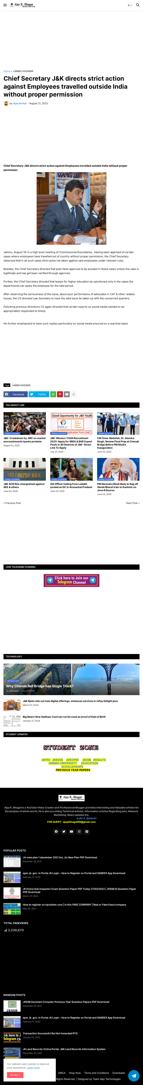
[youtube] (71, 832)
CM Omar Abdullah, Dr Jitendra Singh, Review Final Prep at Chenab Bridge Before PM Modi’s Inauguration (118, 443)
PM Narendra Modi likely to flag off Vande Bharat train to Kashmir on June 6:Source (117, 487)
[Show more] (74, 394)
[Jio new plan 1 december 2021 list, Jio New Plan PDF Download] (12, 861)
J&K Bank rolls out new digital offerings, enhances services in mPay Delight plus (70, 700)
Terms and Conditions (96, 1072)
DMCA (61, 1072)
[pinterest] (87, 832)
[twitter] (64, 832)
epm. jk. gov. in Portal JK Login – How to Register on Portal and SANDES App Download (74, 873)
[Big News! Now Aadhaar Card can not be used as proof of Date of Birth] (12, 721)
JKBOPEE (72, 760)
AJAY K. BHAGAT (87, 818)
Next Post (132, 502)
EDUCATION (89, 763)
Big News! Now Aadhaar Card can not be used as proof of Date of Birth (64, 716)
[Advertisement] (71, 40)
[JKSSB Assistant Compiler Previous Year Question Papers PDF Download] (12, 1006)
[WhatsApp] (53, 394)
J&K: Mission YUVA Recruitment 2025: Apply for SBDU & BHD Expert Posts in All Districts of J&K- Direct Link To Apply (71, 443)
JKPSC (46, 760)
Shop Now (75, 1072)
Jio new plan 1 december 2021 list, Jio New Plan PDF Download (60, 857)
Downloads (118, 1072)
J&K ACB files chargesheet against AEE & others (23, 485)
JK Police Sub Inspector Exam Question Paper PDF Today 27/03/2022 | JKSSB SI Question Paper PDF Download (79, 890)
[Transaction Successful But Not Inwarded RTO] (12, 1037)
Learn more (33, 1067)
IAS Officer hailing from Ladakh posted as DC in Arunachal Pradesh (71, 485)
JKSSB (86, 760)
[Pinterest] (60, 394)
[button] (5, 5)
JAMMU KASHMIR (23, 71)
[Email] (67, 394)
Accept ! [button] (15, 1074)
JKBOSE (57, 760)
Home (6, 71)
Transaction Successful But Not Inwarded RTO (50, 1033)
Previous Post (13, 502)
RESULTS (99, 760)
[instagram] (79, 832)
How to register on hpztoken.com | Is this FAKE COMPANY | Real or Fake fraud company (74, 904)
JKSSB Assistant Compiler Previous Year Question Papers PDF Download (66, 1001)
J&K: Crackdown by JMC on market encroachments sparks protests (24, 440)
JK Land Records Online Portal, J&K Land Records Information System (64, 1049)
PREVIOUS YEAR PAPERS (73, 770)
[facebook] (56, 832)
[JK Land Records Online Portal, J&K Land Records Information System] (12, 1053)
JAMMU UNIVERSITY (62, 763)
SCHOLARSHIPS (72, 766)
